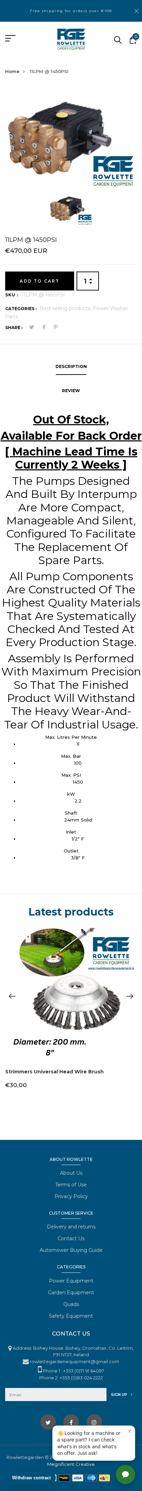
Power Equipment (71, 1281)
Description (71, 366)
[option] (71, 138)
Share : (13, 327)
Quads (71, 1304)
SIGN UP (119, 1394)
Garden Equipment (71, 1292)
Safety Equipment (71, 1316)
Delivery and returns (71, 1227)
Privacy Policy (71, 1196)
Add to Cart (39, 281)
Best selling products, (66, 308)
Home (12, 71)
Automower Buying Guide (71, 1250)
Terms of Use (71, 1185)
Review (71, 390)
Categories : (21, 308)
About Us (71, 1173)
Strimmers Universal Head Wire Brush (54, 1072)
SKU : (11, 294)
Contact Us (71, 1238)
